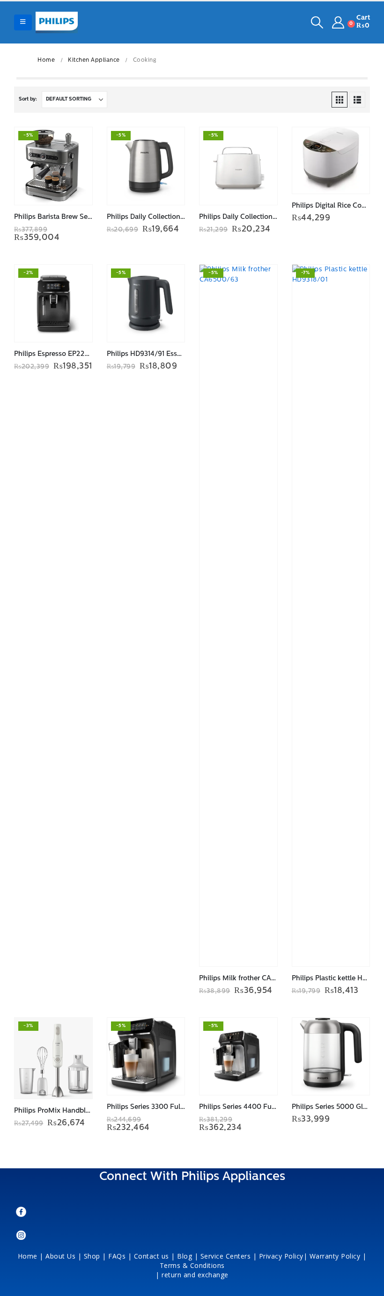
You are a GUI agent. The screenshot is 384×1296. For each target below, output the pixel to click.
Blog (184, 1256)
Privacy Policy (281, 1256)
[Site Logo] (57, 23)
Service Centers (225, 1256)
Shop (92, 1256)
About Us (60, 1256)
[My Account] (338, 22)
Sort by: (28, 99)
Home (27, 1256)
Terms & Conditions (193, 1265)
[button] (23, 22)
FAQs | (120, 1256)
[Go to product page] (331, 160)
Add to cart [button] (76, 142)
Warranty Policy (335, 1256)
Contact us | (154, 1256)
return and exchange (195, 1274)
